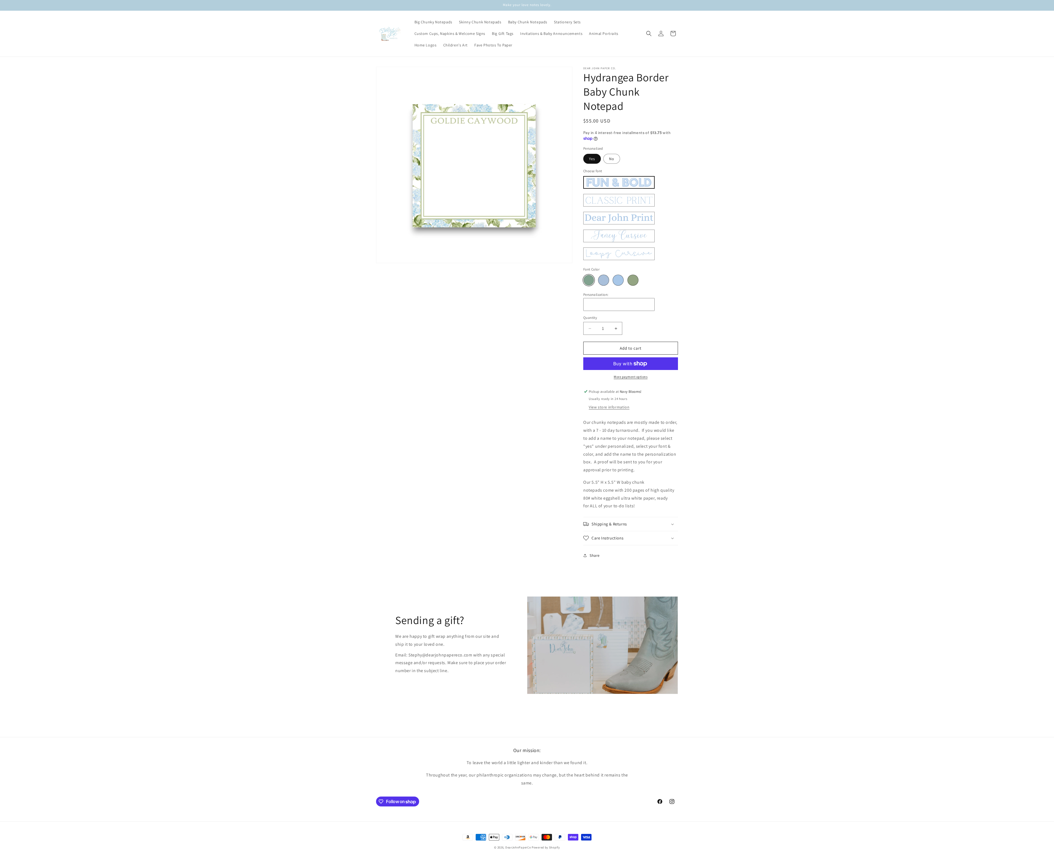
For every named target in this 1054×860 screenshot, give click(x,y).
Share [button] (595, 555)
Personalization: (595, 294)
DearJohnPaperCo (518, 847)
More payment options (630, 377)
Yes (592, 158)
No (611, 158)
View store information (609, 407)
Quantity (590, 317)
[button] (649, 33)
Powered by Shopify (546, 847)
